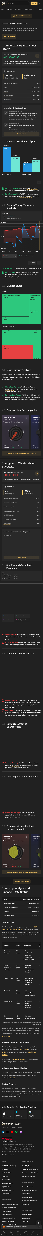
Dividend (18, 9)
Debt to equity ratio (11, 78)
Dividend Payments (23, 616)
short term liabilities (26, 191)
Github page (23, 1049)
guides (4, 1052)
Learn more (6, 1036)
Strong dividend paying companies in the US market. (21, 872)
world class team (19, 1059)
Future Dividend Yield (10, 503)
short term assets (32, 188)
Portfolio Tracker (27, 1166)
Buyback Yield (28, 493)
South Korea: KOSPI (8, 1190)
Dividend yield (9, 493)
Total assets (7, 99)
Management (30, 9)
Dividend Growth (9, 507)
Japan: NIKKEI (6, 1187)
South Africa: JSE (7, 1183)
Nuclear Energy (7, 1214)
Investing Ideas (27, 1197)
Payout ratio (7, 523)
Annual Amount (9, 620)
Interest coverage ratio (11, 83)
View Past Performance (23, 16)
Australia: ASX (6, 1173)
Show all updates (21, 134)
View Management (23, 881)
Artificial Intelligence (8, 1221)
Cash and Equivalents (27, 256)
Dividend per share (10, 519)
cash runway (9, 389)
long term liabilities (25, 196)
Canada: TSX (6, 1180)
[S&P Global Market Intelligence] (9, 1140)
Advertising (26, 1218)
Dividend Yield (9, 616)
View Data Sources (8, 1155)
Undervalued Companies (10, 1204)
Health (9, 9)
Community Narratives (29, 1201)
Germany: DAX (6, 1193)
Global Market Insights (29, 1190)
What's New (26, 1204)
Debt (25, 78)
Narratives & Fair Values (30, 1173)
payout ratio (15, 765)
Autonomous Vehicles (8, 1218)
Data (33, 262)
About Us (25, 1221)
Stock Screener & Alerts (30, 1169)
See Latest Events (9, 36)
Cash (5, 87)
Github (12, 1078)
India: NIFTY (5, 1176)
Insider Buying (6, 1211)
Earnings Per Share (23, 620)
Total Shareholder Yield (11, 498)
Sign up (34, 3)
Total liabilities (8, 95)
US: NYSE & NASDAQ (9, 1166)
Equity (6, 91)
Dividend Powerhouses (9, 1207)
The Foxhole (26, 1194)
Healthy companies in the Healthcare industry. (21, 453)
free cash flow (16, 392)
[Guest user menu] (39, 3)
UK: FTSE (5, 1169)
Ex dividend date (9, 515)
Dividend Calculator (28, 1176)
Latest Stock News (28, 1187)
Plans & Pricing (27, 1214)
